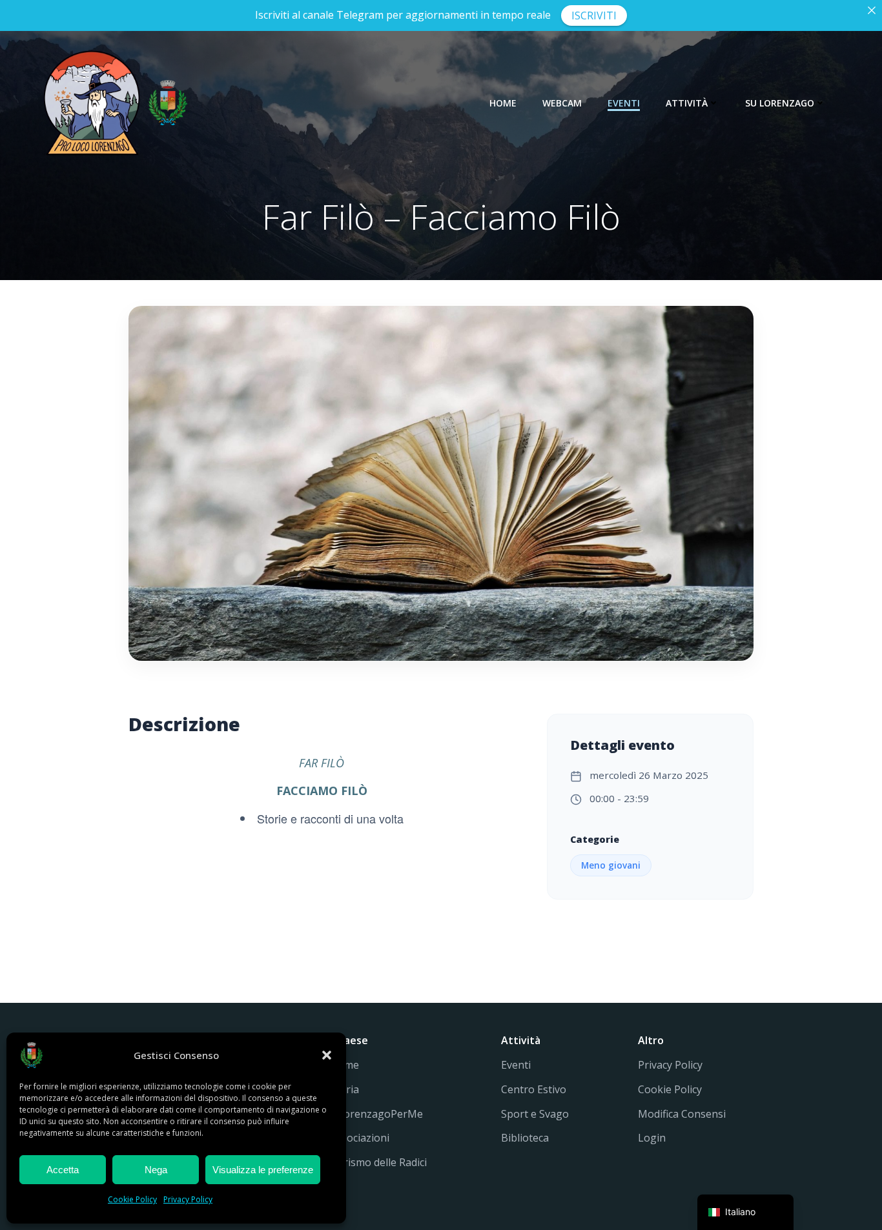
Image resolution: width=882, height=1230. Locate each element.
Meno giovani (611, 865)
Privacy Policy (187, 1199)
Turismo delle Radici (378, 1162)
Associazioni (359, 1138)
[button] (326, 1055)
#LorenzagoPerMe (376, 1114)
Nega (156, 1169)
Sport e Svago (535, 1114)
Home (503, 103)
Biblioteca (525, 1138)
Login (652, 1138)
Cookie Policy (132, 1199)
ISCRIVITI (594, 15)
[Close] (871, 10)
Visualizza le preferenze (262, 1169)
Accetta (62, 1169)
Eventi (624, 103)
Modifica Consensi (682, 1114)
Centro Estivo (533, 1089)
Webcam (562, 103)
